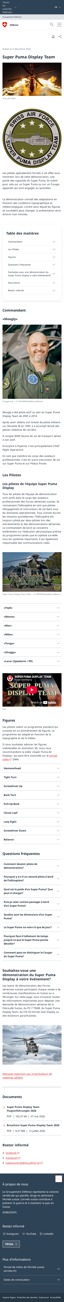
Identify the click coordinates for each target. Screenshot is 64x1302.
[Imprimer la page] (53, 36)
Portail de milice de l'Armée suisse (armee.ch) (24, 1268)
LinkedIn (48, 1233)
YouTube (31, 1233)
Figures (12, 256)
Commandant (15, 241)
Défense (14, 24)
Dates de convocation (17, 1279)
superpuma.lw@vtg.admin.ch (23, 1163)
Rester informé (16, 290)
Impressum (44, 1297)
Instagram (13, 1233)
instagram (12, 1158)
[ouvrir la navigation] (59, 25)
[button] (58, 1178)
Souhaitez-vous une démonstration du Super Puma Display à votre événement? (29, 274)
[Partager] (60, 36)
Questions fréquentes (19, 264)
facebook (11, 1153)
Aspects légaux (9, 1297)
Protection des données (27, 1297)
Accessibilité (55, 1297)
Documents (14, 282)
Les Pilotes (13, 249)
